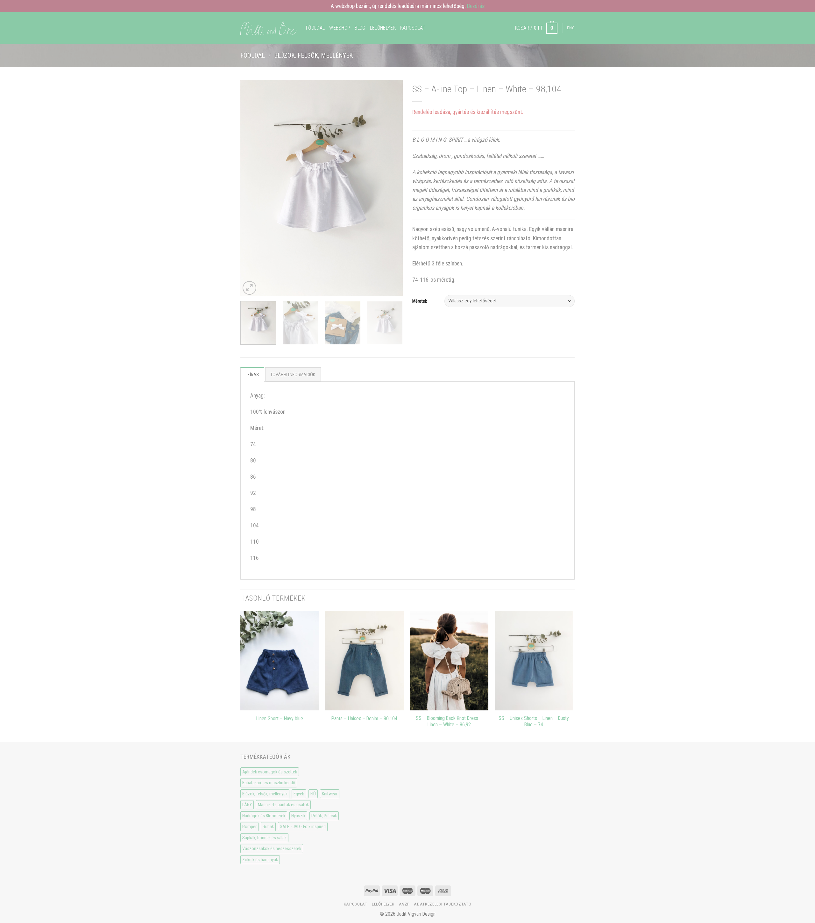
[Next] (391, 188)
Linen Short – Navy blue (279, 718)
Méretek (419, 301)
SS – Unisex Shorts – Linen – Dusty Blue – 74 (534, 721)
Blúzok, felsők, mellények (313, 55)
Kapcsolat (413, 28)
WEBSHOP (339, 28)
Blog (360, 28)
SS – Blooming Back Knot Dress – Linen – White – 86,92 (449, 721)
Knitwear (329, 793)
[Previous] (251, 188)
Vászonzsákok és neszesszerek (271, 848)
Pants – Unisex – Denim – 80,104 (364, 718)
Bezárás (476, 6)
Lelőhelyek (383, 28)
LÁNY (247, 804)
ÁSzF (404, 904)
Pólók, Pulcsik (324, 815)
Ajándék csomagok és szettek (269, 771)
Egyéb (299, 793)
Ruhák (268, 826)
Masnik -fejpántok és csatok (283, 804)
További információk (292, 374)
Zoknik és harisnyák (260, 859)
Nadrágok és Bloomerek (263, 815)
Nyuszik (298, 815)
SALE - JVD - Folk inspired (303, 826)
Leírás (252, 374)
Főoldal (315, 28)
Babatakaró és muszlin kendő (268, 782)
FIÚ (313, 793)
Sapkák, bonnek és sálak (264, 837)
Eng (571, 27)
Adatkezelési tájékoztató (442, 904)
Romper (249, 826)
